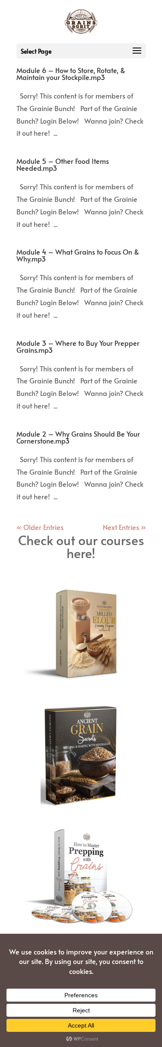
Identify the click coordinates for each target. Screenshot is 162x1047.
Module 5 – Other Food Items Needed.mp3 (62, 164)
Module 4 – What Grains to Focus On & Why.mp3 (77, 255)
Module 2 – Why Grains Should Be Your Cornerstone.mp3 (78, 437)
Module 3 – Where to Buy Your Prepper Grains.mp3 (78, 346)
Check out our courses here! (81, 546)
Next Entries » (124, 527)
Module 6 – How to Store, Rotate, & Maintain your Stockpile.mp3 (70, 73)
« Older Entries (40, 527)
